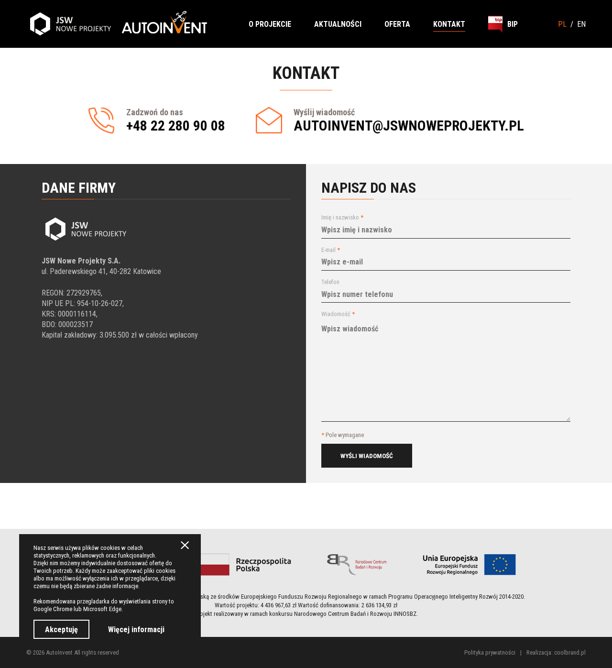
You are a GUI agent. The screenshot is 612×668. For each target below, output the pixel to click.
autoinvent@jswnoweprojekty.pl (409, 125)
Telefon (330, 281)
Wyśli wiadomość (366, 456)
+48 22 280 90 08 (175, 125)
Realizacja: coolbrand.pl (556, 652)
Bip (512, 24)
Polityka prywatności (489, 652)
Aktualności (337, 24)
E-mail (330, 249)
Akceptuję (61, 629)
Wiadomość (338, 314)
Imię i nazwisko (342, 217)
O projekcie (270, 24)
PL (562, 24)
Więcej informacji (136, 629)
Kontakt (449, 24)
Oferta (397, 24)
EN (581, 24)
